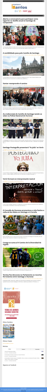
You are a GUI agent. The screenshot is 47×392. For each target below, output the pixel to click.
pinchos (30, 214)
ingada (30, 246)
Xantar (39, 85)
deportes (5, 149)
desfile (25, 24)
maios (27, 214)
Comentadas (37, 349)
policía (34, 117)
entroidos (27, 24)
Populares (23, 349)
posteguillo (16, 150)
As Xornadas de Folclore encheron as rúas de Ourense (15, 354)
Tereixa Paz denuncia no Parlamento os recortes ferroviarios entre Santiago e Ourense (22, 276)
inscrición (31, 24)
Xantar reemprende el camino (15, 83)
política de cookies (27, 390)
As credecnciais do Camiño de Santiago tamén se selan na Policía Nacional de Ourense (22, 115)
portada (34, 24)
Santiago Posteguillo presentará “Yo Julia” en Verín (23, 147)
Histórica (5, 150)
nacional (31, 117)
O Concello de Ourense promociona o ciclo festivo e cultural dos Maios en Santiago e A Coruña (23, 211)
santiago (37, 24)
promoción (33, 214)
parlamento (29, 278)
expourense (30, 85)
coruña (25, 214)
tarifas (40, 278)
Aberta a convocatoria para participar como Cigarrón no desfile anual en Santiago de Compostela (20, 21)
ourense (25, 278)
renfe (35, 278)
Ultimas (9, 349)
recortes (32, 278)
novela (8, 150)
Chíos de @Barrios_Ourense (8, 343)
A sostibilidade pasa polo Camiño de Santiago (21, 53)
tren (42, 278)
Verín (25, 150)
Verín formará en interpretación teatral (19, 179)
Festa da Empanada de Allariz (10, 351)
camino (26, 85)
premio (20, 150)
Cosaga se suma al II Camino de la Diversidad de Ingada (22, 243)
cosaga (27, 246)
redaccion (5, 24)
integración (33, 246)
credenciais (28, 117)
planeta (10, 150)
